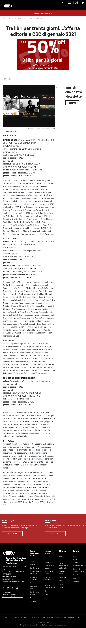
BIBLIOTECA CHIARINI (42, 13)
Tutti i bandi (12, 534)
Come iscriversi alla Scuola (35, 572)
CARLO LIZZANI (10, 238)
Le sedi (32, 564)
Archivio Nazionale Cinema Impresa (50, 585)
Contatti (33, 601)
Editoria (76, 551)
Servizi (61, 580)
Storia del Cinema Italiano (78, 570)
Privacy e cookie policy (21, 617)
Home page (8, 617)
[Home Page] (7, 6)
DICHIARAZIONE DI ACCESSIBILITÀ (43, 622)
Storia (32, 561)
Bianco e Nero (78, 566)
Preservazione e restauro (50, 567)
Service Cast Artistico (34, 593)
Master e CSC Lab (34, 587)
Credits (79, 617)
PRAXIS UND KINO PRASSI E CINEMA (19, 378)
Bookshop (62, 577)
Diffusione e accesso (49, 572)
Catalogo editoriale (76, 561)
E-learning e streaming (34, 578)
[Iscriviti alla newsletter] (69, 2)
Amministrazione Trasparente (65, 617)
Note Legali (35, 617)
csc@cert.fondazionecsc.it (15, 582)
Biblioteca (62, 551)
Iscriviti (72, 103)
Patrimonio (48, 562)
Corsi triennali (35, 568)
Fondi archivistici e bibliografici (63, 565)
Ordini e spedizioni (47, 617)
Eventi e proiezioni (48, 578)
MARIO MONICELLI (11, 135)
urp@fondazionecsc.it (60, 625)
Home (3, 18)
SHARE (8, 79)
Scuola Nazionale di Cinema (34, 553)
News (32, 598)
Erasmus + (33, 583)
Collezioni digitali (62, 572)
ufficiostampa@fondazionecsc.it (12, 597)
